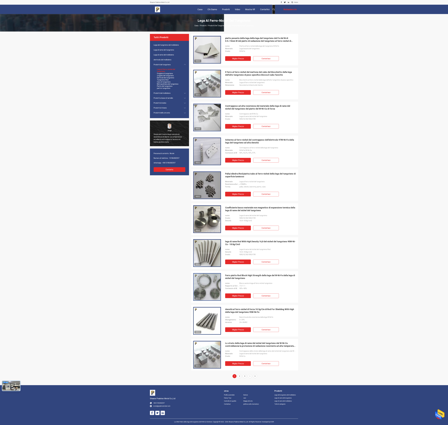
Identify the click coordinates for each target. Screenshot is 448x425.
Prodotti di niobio (160, 103)
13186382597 (174, 158)
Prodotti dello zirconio (162, 113)
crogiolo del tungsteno (165, 76)
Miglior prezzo (238, 58)
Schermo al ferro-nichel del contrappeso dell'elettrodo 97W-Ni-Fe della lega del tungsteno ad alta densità (259, 141)
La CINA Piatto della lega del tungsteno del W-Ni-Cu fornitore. (193, 422)
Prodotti (203, 26)
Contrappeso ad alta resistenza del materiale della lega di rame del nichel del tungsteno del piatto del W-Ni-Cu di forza (257, 107)
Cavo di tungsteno (164, 82)
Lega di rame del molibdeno (164, 55)
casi (244, 398)
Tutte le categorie (279, 404)
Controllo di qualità (230, 401)
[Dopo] (250, 376)
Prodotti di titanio (160, 108)
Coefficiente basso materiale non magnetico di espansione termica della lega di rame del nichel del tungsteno (260, 209)
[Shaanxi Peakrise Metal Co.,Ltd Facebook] (281, 2)
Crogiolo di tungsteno (165, 73)
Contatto (169, 170)
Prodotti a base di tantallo (163, 98)
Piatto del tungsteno (164, 86)
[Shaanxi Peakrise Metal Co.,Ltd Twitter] (285, 2)
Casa (196, 26)
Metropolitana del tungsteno (167, 84)
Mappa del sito (248, 401)
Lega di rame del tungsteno (164, 50)
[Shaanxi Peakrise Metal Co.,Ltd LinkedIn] (288, 2)
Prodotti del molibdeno (162, 93)
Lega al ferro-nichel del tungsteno (166, 70)
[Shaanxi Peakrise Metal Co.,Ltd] (157, 9)
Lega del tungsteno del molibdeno (166, 45)
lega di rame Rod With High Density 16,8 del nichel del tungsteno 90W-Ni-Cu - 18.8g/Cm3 (260, 243)
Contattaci (266, 58)
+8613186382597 (168, 163)
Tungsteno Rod (162, 80)
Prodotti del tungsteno (217, 26)
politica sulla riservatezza (251, 404)
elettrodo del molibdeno (162, 60)
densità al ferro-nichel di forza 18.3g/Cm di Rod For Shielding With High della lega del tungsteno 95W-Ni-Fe (259, 310)
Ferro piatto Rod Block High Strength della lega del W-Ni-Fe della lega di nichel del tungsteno (260, 276)
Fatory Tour (227, 398)
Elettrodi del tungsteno (165, 78)
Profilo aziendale (229, 395)
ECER (272, 422)
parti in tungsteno (163, 88)
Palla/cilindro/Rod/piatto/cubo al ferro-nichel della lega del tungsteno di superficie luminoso (260, 175)
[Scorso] (255, 376)
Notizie (245, 395)
